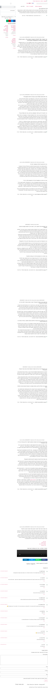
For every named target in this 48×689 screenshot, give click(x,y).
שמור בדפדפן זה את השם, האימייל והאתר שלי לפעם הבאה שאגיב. (35, 678)
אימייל (46, 670)
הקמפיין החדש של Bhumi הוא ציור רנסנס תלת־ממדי (14, 40)
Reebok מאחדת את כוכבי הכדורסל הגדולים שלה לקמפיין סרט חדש (5, 28)
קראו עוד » (14, 35)
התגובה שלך (45, 654)
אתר (47, 674)
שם (47, 666)
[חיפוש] (0, 7)
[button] (42, 3)
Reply (44, 574)
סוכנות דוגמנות (33, 479)
